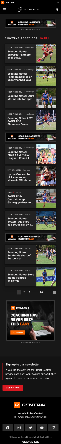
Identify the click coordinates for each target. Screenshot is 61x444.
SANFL (10, 192)
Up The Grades (15, 170)
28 (41, 292)
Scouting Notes (16, 47)
